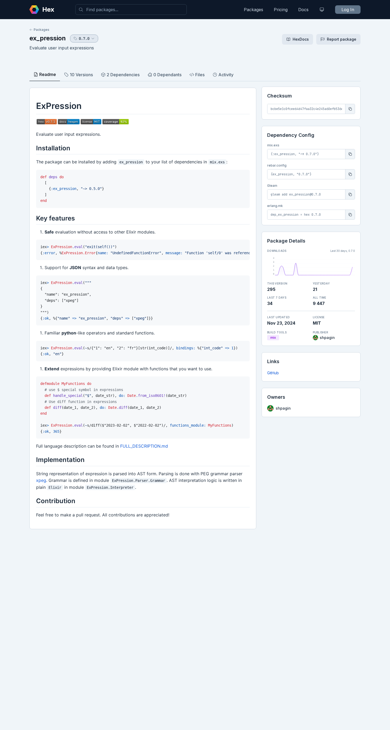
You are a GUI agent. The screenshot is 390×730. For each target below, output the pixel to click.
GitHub (273, 373)
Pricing (281, 9)
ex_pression (47, 38)
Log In (347, 9)
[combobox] (131, 9)
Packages (253, 9)
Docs (303, 9)
